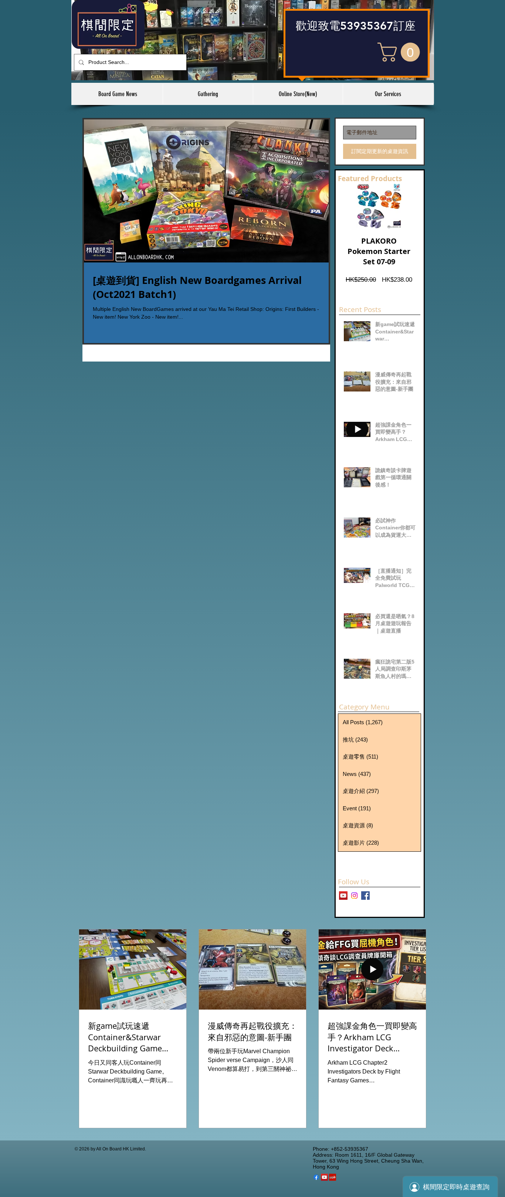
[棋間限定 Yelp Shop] (332, 1177)
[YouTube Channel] (343, 895)
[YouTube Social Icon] (324, 1177)
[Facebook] (316, 1177)
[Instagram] (354, 895)
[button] (400, 52)
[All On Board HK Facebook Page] (365, 895)
